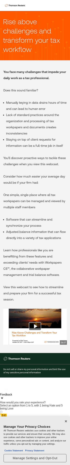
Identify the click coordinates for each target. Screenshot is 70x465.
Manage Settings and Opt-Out (35, 458)
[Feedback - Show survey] (2, 398)
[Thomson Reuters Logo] (15, 5)
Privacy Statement (34, 450)
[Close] (66, 421)
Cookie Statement (13, 450)
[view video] (35, 327)
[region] (35, 440)
